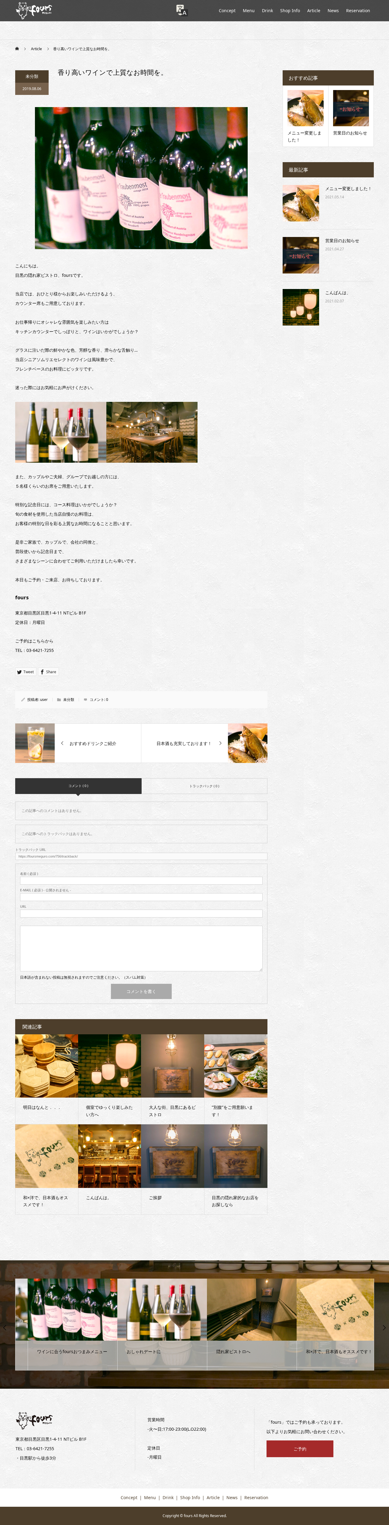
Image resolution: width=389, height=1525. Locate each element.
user (44, 699)
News (333, 10)
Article (313, 10)
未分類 (32, 76)
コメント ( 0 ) (78, 785)
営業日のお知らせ (342, 240)
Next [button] (384, 1328)
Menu (249, 10)
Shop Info (290, 10)
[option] (60, 1324)
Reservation (358, 10)
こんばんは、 (338, 292)
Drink (267, 10)
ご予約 (300, 1449)
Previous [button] (5, 1328)
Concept (227, 10)
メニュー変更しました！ (348, 188)
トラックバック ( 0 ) (204, 786)
